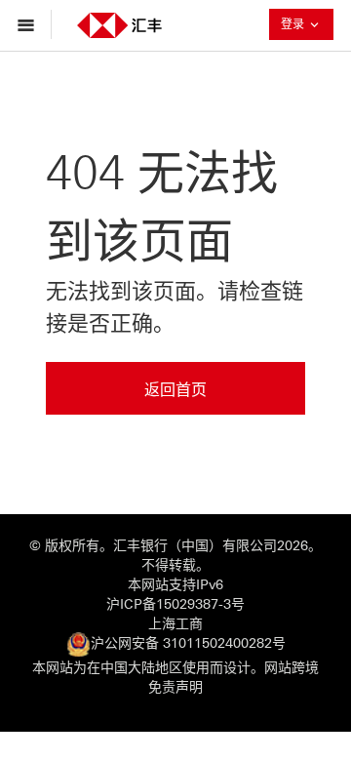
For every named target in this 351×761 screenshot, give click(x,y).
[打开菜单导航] (31, 24)
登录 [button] (307, 24)
